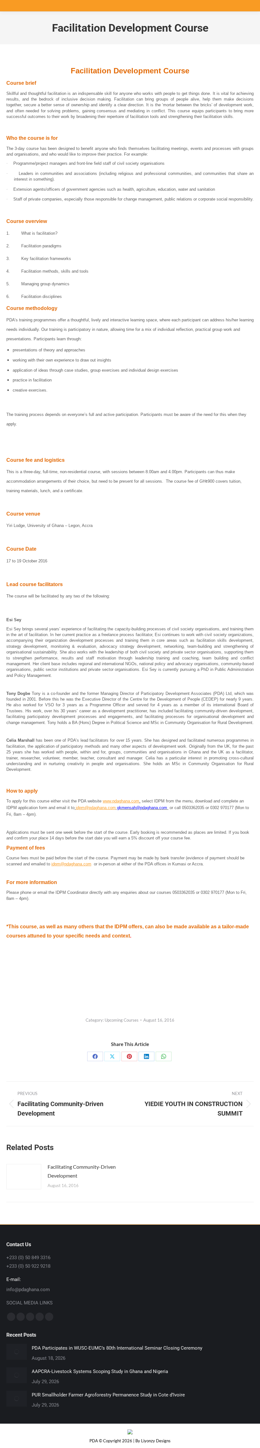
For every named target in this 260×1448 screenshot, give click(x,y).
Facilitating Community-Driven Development (82, 1171)
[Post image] (23, 1176)
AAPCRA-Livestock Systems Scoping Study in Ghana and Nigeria (100, 1371)
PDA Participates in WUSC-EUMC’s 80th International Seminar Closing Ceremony (117, 1348)
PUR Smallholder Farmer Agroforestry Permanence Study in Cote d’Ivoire (108, 1395)
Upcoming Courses (122, 1020)
